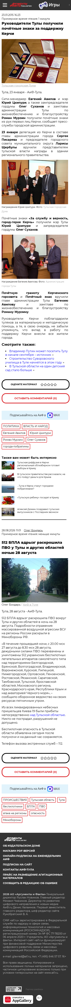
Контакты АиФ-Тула (18, 869)
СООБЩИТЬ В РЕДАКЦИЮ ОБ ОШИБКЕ (30, 883)
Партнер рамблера (34, 989)
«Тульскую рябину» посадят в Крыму (38, 497)
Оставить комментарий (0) (35, 398)
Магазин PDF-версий (19, 850)
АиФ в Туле (30, 604)
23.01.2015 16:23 (11, 15)
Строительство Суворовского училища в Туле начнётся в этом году (33, 360)
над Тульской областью (47, 715)
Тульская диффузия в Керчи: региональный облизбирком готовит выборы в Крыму (38, 465)
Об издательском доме (21, 845)
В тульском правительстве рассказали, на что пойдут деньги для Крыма (41, 475)
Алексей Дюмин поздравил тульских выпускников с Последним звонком (38, 510)
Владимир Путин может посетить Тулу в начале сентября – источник (36, 353)
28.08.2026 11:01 (11, 530)
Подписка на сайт (17, 864)
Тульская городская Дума (19, 85)
